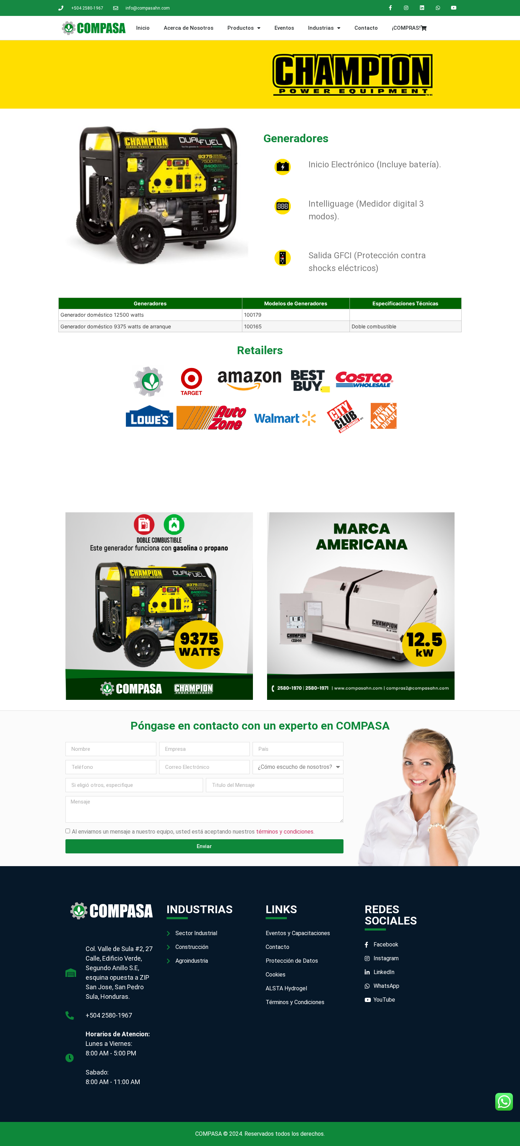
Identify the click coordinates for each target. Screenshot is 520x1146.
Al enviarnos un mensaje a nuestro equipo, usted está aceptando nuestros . (193, 831)
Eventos (284, 28)
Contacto (366, 28)
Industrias (321, 28)
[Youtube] (454, 8)
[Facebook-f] (390, 8)
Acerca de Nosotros (188, 28)
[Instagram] (406, 8)
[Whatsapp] (438, 8)
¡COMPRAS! (406, 28)
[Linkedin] (422, 8)
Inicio (143, 28)
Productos (240, 28)
